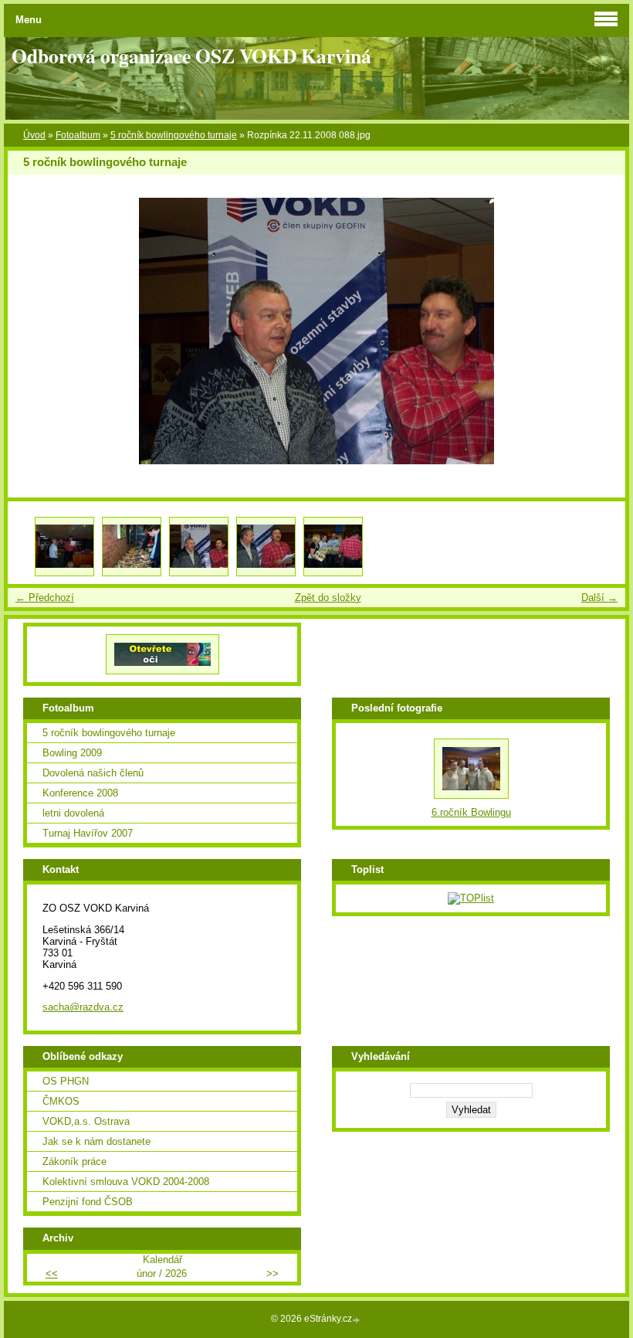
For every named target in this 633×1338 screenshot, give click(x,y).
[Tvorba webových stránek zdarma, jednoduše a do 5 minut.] (357, 1319)
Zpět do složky (328, 597)
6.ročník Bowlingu (471, 812)
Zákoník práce (74, 1161)
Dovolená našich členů (93, 773)
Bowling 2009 (72, 753)
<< (52, 1273)
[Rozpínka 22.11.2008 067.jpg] (64, 547)
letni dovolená (73, 813)
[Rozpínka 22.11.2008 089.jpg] (266, 547)
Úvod (34, 135)
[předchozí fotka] (32, 331)
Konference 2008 (80, 793)
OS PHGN (65, 1081)
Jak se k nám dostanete (96, 1141)
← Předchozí (44, 597)
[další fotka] (600, 331)
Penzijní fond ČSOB (87, 1201)
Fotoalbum (78, 135)
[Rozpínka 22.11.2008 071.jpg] (132, 547)
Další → (599, 597)
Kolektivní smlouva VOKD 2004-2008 (125, 1181)
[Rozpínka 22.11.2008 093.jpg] (333, 547)
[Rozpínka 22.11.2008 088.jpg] (199, 547)
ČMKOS (61, 1101)
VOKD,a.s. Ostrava (86, 1121)
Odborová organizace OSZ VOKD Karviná (191, 55)
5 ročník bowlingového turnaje (173, 135)
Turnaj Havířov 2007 (87, 833)
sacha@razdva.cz (83, 1007)
